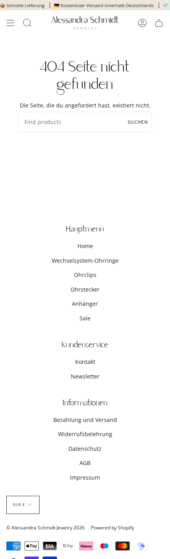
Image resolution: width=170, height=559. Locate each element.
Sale (85, 318)
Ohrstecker (85, 289)
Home (85, 246)
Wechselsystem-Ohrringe (85, 260)
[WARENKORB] (159, 22)
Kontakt (85, 361)
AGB (85, 463)
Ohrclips (85, 275)
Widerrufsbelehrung (85, 434)
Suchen (138, 122)
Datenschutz (85, 448)
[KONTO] (142, 22)
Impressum (85, 477)
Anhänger (85, 303)
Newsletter (85, 376)
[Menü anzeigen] (10, 22)
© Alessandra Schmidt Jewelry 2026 (45, 527)
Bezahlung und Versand (85, 419)
